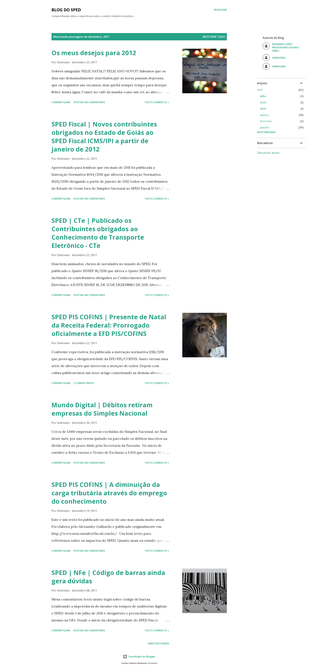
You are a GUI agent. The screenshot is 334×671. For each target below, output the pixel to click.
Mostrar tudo (214, 37)
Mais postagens (158, 643)
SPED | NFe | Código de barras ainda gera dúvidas (108, 576)
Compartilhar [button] (60, 102)
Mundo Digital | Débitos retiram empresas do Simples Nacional (102, 409)
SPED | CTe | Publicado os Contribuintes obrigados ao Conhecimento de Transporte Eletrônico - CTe (97, 233)
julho (263, 96)
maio (263, 102)
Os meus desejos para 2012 (93, 53)
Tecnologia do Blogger (141, 656)
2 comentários (84, 383)
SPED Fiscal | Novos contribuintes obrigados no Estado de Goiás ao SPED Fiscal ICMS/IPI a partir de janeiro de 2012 (104, 136)
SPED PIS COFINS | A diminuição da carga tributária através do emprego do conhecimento (109, 493)
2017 (260, 90)
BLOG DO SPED (66, 10)
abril (263, 108)
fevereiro (266, 121)
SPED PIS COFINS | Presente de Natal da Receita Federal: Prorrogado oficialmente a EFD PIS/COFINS (108, 325)
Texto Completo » (157, 102)
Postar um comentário (89, 102)
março (264, 115)
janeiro (264, 127)
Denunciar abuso (268, 153)
